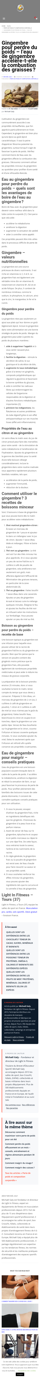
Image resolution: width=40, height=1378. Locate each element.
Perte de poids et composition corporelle (24, 79)
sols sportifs (18, 911)
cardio (9, 911)
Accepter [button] (20, 1374)
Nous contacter (18, 1040)
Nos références (28, 1105)
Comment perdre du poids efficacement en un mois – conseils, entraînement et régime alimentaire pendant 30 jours (19, 1151)
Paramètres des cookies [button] (27, 1371)
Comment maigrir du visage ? (19, 1163)
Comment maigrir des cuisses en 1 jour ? (17, 1301)
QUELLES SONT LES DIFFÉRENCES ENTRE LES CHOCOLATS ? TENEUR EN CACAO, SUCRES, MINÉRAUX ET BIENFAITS (19, 939)
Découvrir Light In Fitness (14, 1037)
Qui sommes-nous (13, 1105)
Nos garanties (12, 1108)
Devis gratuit (31, 911)
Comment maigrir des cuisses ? (20, 1167)
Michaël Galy (7, 77)
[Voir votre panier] (36, 18)
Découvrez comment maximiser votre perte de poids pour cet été (20, 1136)
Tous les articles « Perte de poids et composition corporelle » (17, 1177)
